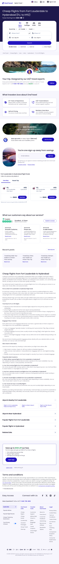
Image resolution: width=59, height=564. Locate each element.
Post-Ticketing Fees (51, 527)
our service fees (6, 482)
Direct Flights (47, 47)
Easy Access (8, 495)
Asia (20, 53)
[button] (34, 1)
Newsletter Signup (43, 528)
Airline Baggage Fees (32, 522)
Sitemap (23, 529)
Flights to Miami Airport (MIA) (28, 405)
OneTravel (5, 53)
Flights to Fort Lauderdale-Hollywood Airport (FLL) (11, 405)
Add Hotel (23, 47)
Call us (52, 83)
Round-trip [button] (12, 29)
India (24, 53)
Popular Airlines (7, 510)
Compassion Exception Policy (52, 533)
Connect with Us (29, 495)
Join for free (48, 139)
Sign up (50, 156)
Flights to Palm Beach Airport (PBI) (46, 405)
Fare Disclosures (8, 488)
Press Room (43, 514)
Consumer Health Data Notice (52, 539)
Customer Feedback (42, 517)
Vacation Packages (23, 523)
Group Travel (24, 527)
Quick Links (6, 507)
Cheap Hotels (22, 517)
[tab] (20, 24)
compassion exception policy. (46, 486)
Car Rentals (24, 520)
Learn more (29, 131)
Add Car (32, 47)
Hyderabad (31, 53)
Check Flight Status (33, 531)
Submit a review (50, 221)
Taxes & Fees (52, 519)
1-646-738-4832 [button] (26, 501)
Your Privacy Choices (6, 523)
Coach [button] (31, 29)
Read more (7, 261)
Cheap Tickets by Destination (8, 518)
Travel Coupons (32, 527)
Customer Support (33, 513)
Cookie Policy (52, 513)
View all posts (51, 249)
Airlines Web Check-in (33, 517)
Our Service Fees (52, 522)
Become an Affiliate (43, 524)
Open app (11, 460)
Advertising (43, 521)
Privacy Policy (31, 164)
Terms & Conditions (52, 516)
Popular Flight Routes (9, 514)
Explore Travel (18, 3)
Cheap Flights (14, 53)
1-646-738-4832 (18, 84)
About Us (42, 512)
